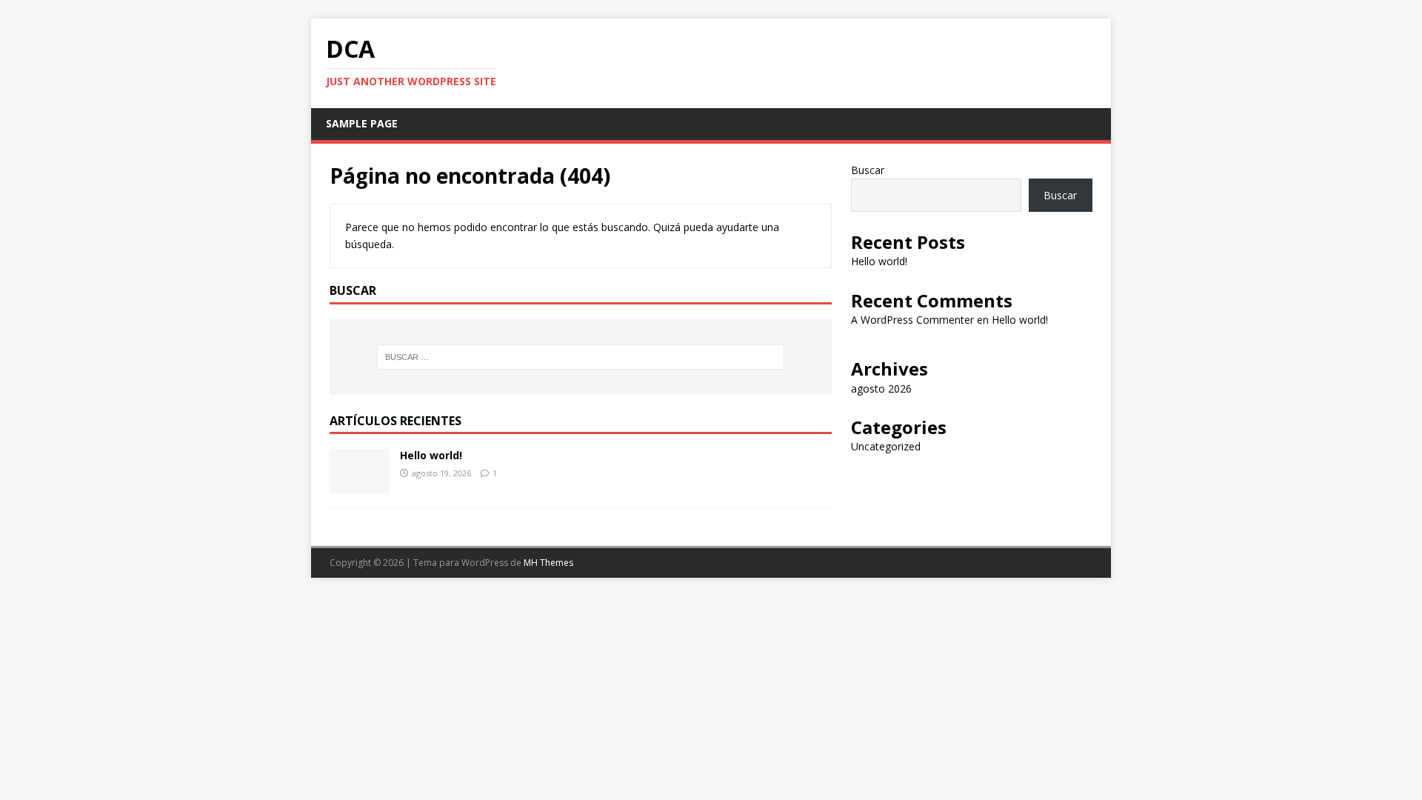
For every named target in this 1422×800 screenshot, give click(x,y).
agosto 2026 (881, 388)
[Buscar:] (581, 357)
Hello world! (431, 455)
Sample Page (362, 123)
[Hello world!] (359, 485)
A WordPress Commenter (912, 320)
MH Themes (548, 562)
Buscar (867, 170)
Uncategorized (886, 446)
